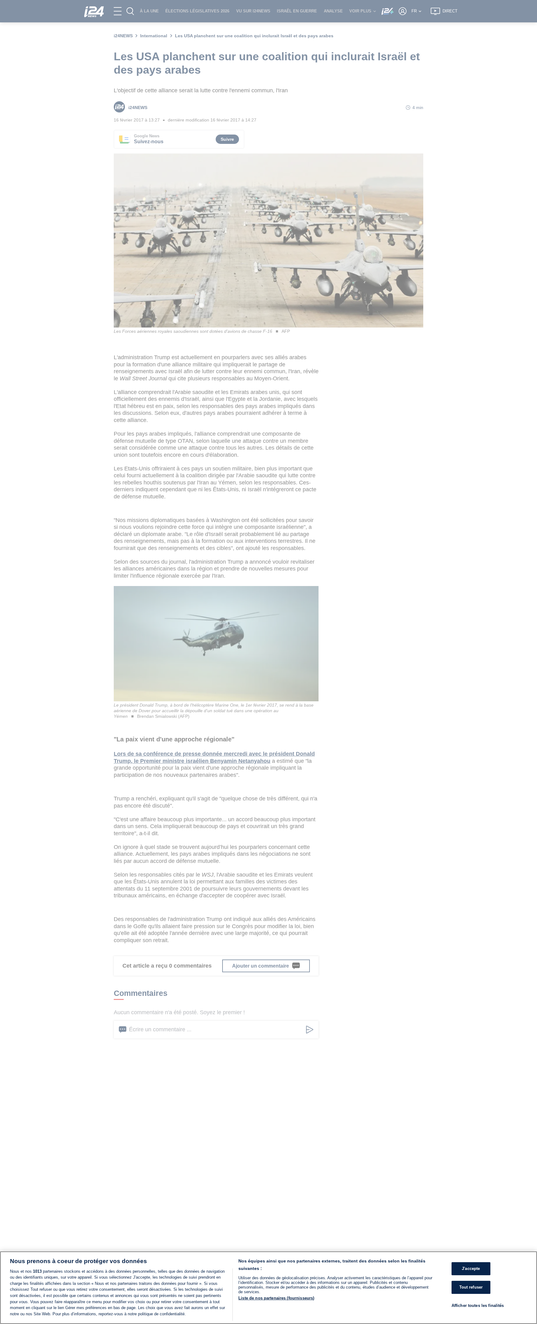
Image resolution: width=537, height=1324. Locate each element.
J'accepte (471, 1268)
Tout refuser (471, 1287)
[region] (268, 1287)
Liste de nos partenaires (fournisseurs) (276, 1298)
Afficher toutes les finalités (478, 1305)
